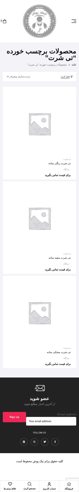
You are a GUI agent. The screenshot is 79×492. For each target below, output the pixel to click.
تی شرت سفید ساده (60, 257)
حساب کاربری (49, 488)
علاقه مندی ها (10, 488)
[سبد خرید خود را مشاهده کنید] (4, 21)
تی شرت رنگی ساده (60, 163)
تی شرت (67, 159)
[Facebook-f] (55, 442)
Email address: (66, 414)
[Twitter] (45, 442)
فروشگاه (69, 488)
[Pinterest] (24, 442)
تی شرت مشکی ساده (59, 352)
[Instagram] (34, 442)
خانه (74, 64)
